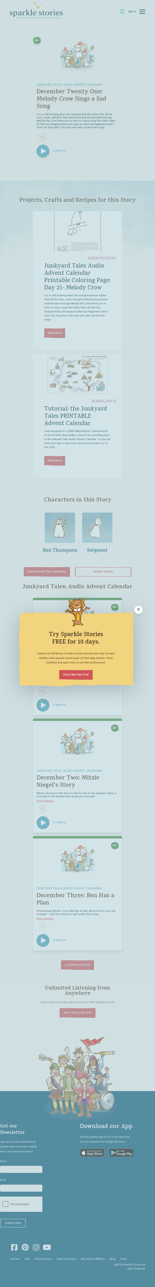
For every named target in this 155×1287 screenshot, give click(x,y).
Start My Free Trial (76, 674)
